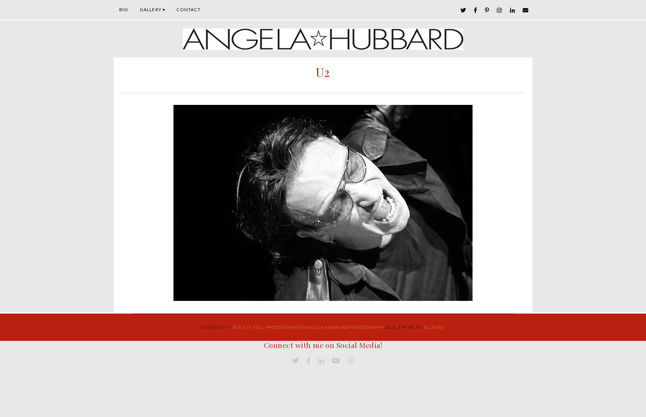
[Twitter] (464, 10)
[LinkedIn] (512, 10)
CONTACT (188, 9)
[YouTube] (336, 361)
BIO (124, 9)
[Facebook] (475, 10)
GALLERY (151, 9)
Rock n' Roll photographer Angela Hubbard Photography (308, 327)
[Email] (526, 10)
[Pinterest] (487, 10)
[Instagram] (499, 10)
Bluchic (434, 327)
